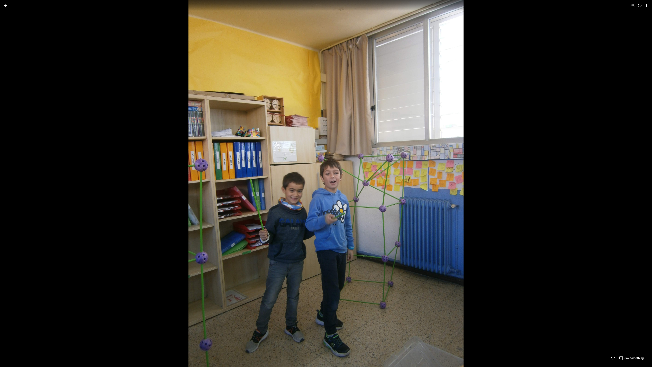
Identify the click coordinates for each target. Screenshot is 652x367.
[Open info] (639, 5)
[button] (9, 183)
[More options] (646, 5)
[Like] (613, 358)
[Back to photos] (5, 5)
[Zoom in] (633, 5)
